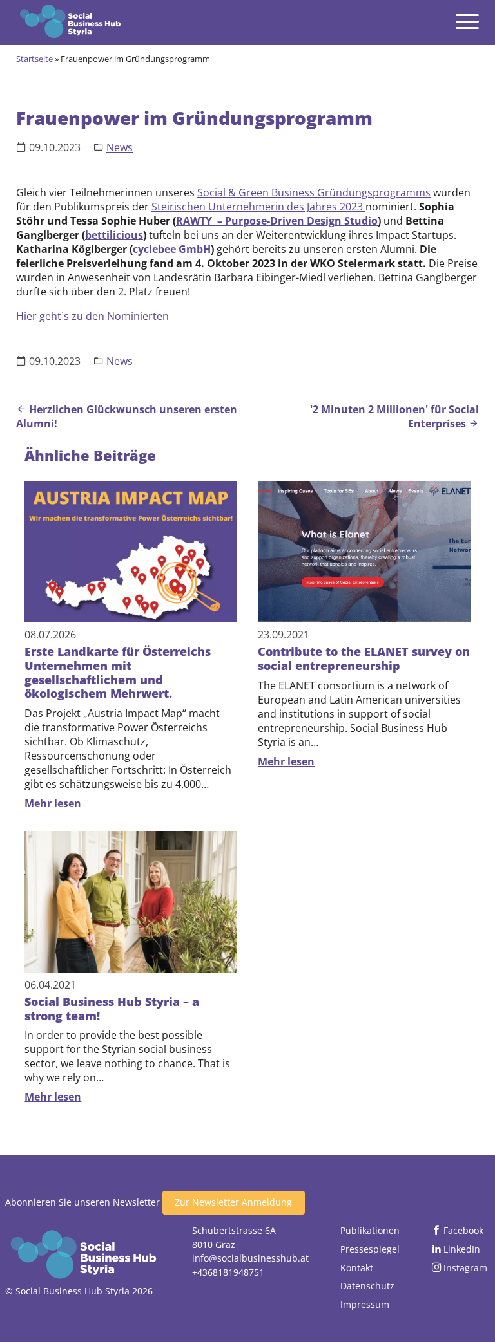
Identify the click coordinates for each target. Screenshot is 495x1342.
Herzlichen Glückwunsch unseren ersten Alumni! (126, 416)
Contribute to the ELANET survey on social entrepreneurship (364, 658)
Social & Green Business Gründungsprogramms (314, 192)
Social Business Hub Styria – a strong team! (111, 1008)
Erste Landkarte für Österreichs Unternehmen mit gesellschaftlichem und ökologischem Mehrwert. (117, 672)
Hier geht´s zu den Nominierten (92, 316)
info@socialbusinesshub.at (250, 1258)
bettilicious (114, 235)
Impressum (364, 1304)
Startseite (34, 58)
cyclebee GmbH (172, 249)
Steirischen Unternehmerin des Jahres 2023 (258, 207)
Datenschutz (367, 1286)
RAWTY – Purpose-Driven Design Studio (277, 221)
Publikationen (370, 1230)
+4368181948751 (228, 1272)
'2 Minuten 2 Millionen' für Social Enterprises (394, 416)
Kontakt (356, 1268)
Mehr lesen (52, 803)
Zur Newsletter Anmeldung (233, 1202)
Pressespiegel (370, 1249)
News (119, 147)
